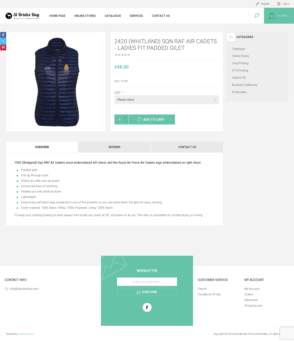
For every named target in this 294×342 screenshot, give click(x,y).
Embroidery (239, 92)
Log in (286, 3)
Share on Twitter (3, 41)
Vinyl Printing (240, 63)
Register (265, 3)
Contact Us (187, 147)
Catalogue (238, 48)
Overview (42, 147)
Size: (117, 92)
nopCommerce (26, 334)
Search (202, 288)
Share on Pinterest (3, 47)
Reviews (114, 147)
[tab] (42, 147)
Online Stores (240, 56)
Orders (248, 294)
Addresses (251, 300)
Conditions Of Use (209, 294)
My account (251, 288)
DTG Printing (240, 70)
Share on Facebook (3, 35)
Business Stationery (244, 84)
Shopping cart (253, 305)
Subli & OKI (239, 77)
